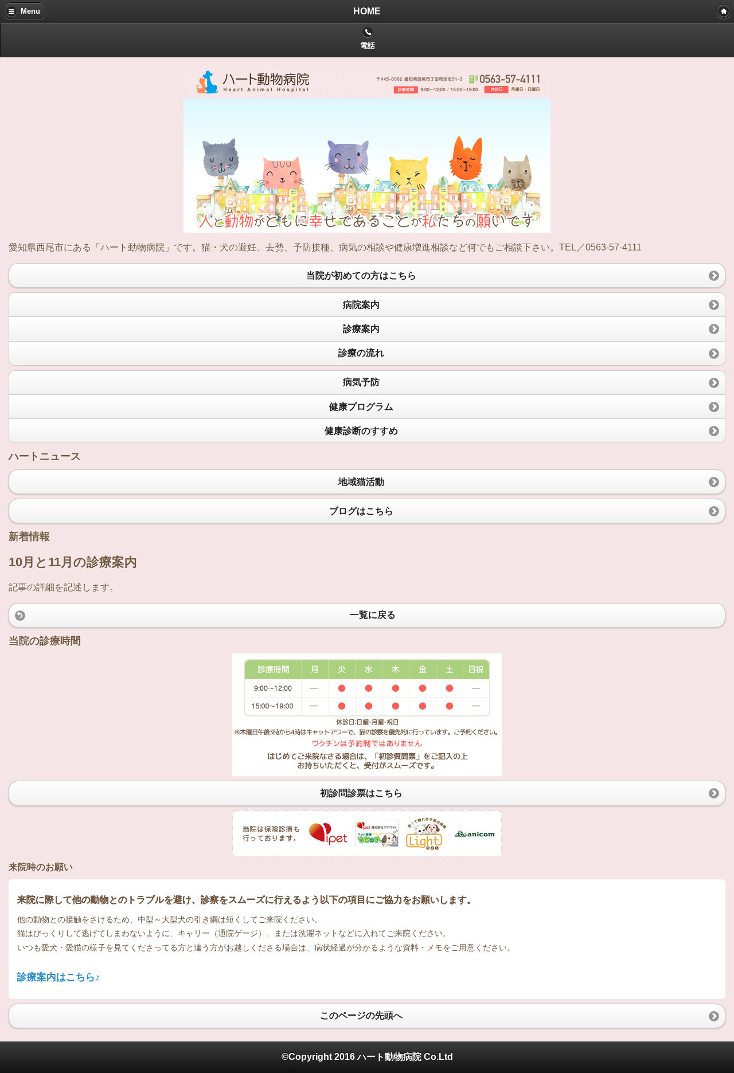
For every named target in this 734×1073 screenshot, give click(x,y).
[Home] (723, 11)
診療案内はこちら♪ (58, 976)
